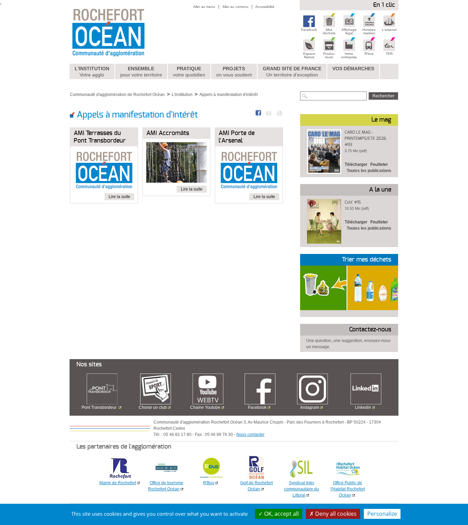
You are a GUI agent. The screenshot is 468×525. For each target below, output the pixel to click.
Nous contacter (250, 434)
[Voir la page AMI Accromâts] (176, 163)
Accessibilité (264, 7)
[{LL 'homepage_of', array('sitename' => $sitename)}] (123, 32)
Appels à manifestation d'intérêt (228, 94)
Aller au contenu (235, 7)
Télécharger (356, 164)
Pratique (189, 71)
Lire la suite (119, 196)
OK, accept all (281, 513)
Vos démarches (353, 68)
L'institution (92, 71)
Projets (234, 71)
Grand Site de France (292, 71)
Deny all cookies (335, 513)
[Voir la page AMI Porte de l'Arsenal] (249, 171)
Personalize (382, 513)
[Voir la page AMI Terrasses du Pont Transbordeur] (104, 171)
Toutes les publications (369, 170)
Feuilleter (379, 164)
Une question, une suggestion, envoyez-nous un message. (348, 343)
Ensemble (141, 71)
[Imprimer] (279, 112)
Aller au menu (204, 7)
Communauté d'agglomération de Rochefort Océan (117, 94)
